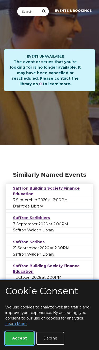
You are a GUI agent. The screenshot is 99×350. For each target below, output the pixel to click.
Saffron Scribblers (31, 217)
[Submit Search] (44, 11)
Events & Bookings (73, 11)
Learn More (16, 323)
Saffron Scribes (29, 242)
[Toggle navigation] (8, 10)
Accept (19, 338)
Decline (50, 338)
